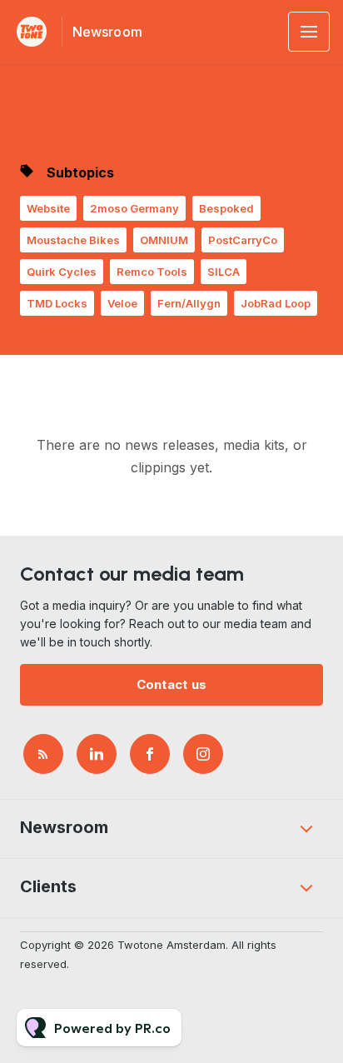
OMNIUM (164, 240)
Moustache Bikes (73, 240)
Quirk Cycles (62, 271)
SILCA (223, 271)
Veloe (122, 303)
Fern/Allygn (189, 303)
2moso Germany (134, 208)
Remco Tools (152, 271)
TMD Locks (57, 303)
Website (48, 208)
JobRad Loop (276, 303)
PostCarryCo (242, 240)
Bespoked (226, 208)
